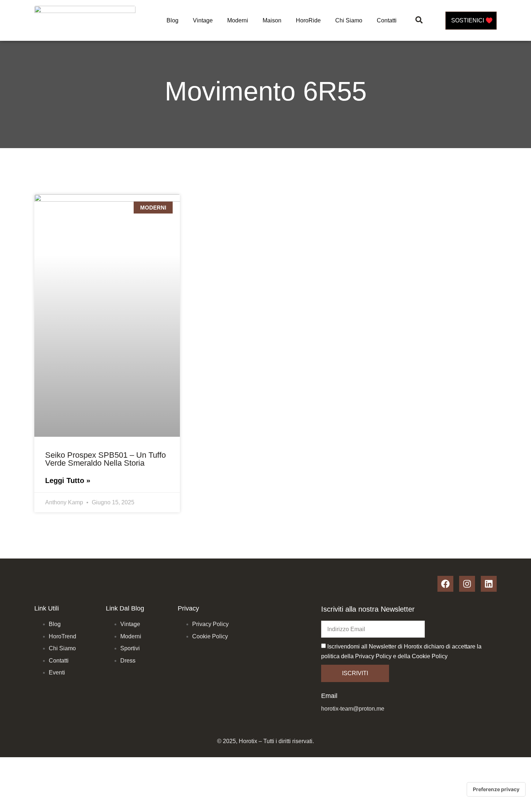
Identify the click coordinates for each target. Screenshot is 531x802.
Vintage (203, 20)
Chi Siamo (348, 20)
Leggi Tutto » (67, 480)
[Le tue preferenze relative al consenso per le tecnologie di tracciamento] (496, 789)
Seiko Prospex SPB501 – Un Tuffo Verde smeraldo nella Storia (105, 458)
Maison (272, 20)
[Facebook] (445, 584)
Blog (172, 20)
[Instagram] (467, 584)
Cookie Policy (430, 656)
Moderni (237, 20)
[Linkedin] (489, 584)
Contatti (387, 20)
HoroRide (308, 20)
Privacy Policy (373, 656)
